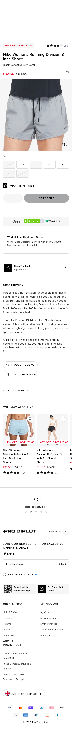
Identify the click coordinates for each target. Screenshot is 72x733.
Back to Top (55, 531)
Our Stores (9, 635)
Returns (7, 623)
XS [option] (22, 164)
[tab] (9, 553)
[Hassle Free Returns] (36, 502)
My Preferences (48, 623)
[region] (36, 115)
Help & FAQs (10, 612)
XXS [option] (11, 165)
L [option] (62, 164)
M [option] (49, 164)
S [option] (38, 165)
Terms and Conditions (52, 629)
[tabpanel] (36, 564)
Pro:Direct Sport (40, 722)
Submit (62, 564)
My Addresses (48, 618)
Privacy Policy (47, 635)
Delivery (7, 618)
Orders (6, 629)
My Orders (46, 612)
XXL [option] (24, 174)
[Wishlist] (67, 72)
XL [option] (11, 174)
